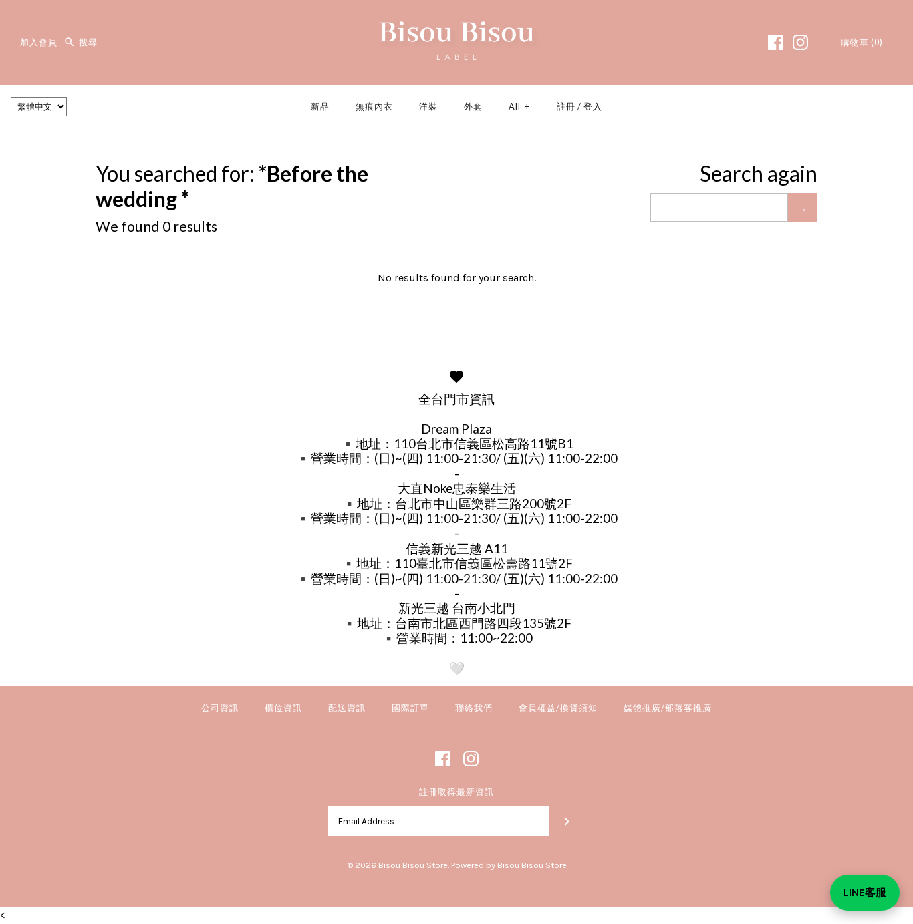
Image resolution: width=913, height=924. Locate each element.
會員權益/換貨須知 (558, 707)
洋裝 (428, 106)
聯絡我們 (474, 707)
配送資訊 (347, 707)
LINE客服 (864, 892)
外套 (473, 106)
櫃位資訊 (283, 707)
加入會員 (38, 42)
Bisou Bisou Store (413, 865)
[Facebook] (775, 42)
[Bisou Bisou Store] (456, 21)
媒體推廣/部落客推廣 (668, 707)
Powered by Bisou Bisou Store (509, 865)
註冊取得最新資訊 (456, 792)
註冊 (566, 106)
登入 (592, 106)
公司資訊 (220, 707)
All (519, 106)
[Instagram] (800, 42)
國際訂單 (410, 707)
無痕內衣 (374, 106)
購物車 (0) (862, 42)
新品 (320, 106)
